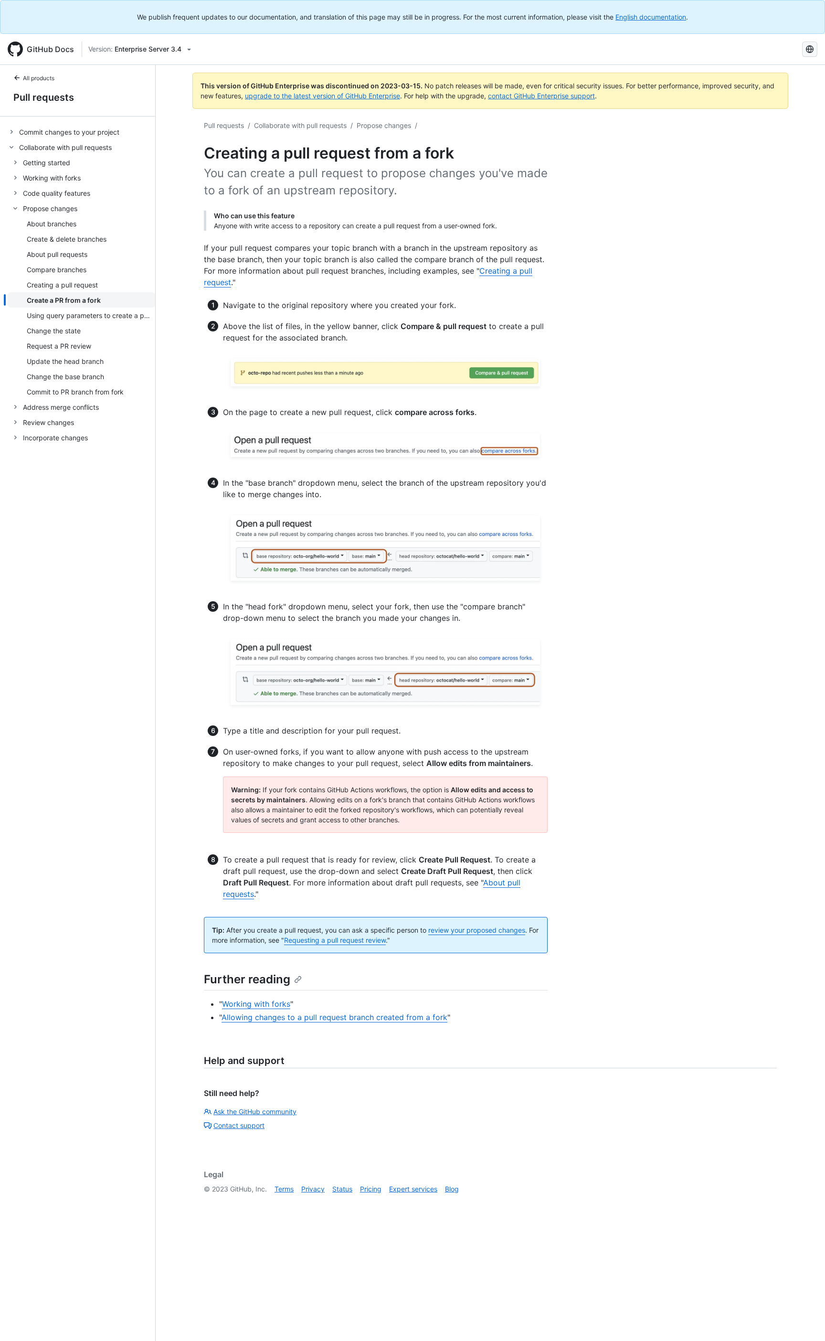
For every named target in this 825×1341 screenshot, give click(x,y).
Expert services (413, 1189)
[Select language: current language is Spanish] (809, 49)
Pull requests (43, 97)
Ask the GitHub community (254, 1111)
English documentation (650, 17)
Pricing (370, 1189)
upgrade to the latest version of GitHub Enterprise (322, 96)
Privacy (313, 1189)
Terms (284, 1189)
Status (342, 1189)
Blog (452, 1189)
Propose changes (384, 125)
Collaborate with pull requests (300, 125)
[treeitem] (81, 131)
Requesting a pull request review (335, 940)
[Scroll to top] (804, 1320)
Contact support (238, 1125)
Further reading (247, 979)
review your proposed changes (476, 930)
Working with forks (256, 1004)
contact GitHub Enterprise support (541, 96)
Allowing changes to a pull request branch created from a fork (334, 1017)
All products (38, 78)
